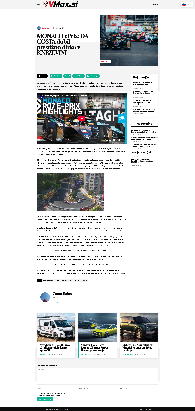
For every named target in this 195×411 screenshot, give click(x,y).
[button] (155, 4)
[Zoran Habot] (39, 28)
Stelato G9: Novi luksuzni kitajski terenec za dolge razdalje (143, 102)
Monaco (73, 280)
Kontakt (142, 409)
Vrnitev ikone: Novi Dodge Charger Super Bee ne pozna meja (144, 93)
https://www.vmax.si (60, 298)
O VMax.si (149, 409)
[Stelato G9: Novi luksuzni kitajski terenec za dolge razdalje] (139, 327)
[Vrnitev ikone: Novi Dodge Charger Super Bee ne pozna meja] (97, 327)
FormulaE (64, 280)
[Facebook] (54, 301)
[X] (57, 301)
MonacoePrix (83, 280)
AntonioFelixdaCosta (51, 280)
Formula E (105, 62)
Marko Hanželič (86, 355)
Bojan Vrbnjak (45, 355)
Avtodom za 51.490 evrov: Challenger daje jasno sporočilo (143, 84)
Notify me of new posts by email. (49, 395)
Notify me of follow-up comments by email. (52, 393)
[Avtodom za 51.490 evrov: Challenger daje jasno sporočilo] (56, 327)
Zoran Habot (46, 28)
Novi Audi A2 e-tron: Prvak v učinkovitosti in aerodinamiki (144, 110)
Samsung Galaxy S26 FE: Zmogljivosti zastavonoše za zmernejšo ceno (142, 161)
